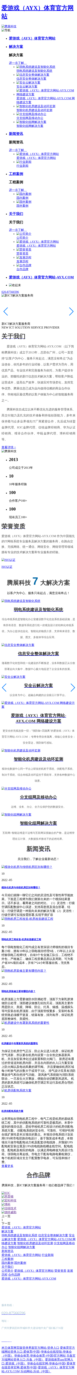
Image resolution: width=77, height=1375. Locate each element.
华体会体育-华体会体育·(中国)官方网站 (40, 1355)
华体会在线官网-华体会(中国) (46, 1363)
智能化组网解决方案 (29, 125)
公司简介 (22, 237)
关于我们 (16, 214)
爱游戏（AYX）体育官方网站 (32, 38)
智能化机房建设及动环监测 (34, 110)
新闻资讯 (16, 134)
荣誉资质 (22, 253)
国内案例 (22, 197)
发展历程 (22, 261)
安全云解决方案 (26, 86)
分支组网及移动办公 (29, 118)
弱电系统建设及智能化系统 (34, 70)
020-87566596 (10, 291)
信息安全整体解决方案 (31, 78)
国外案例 (22, 205)
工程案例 (16, 174)
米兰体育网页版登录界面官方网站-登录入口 (30, 1347)
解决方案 (16, 47)
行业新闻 (22, 165)
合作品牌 (22, 269)
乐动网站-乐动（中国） (35, 1371)
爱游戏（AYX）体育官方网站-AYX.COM (41, 277)
